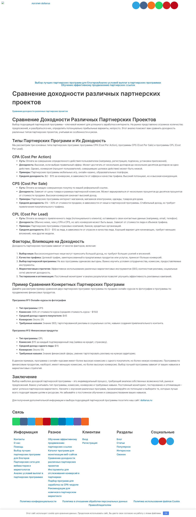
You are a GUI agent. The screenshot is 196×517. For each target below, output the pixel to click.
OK (166, 513)
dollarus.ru (146, 400)
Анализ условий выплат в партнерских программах (130, 82)
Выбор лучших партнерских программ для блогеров (67, 82)
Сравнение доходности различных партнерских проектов (40, 111)
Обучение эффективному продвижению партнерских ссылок (98, 85)
